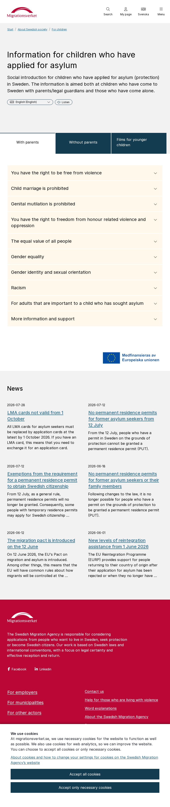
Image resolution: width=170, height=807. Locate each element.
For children (59, 29)
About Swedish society (32, 29)
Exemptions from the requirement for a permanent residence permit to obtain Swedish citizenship (42, 480)
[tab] (27, 143)
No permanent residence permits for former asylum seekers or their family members (123, 480)
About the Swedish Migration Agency (116, 716)
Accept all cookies (85, 774)
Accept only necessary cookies (85, 787)
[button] (108, 11)
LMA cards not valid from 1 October (35, 415)
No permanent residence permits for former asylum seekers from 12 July (122, 419)
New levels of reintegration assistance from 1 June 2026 (118, 543)
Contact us (94, 691)
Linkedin (45, 669)
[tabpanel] (85, 249)
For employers (22, 692)
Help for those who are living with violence (121, 700)
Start (10, 29)
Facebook (19, 669)
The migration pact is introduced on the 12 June (41, 543)
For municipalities (25, 702)
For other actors (24, 712)
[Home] (22, 618)
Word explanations (101, 708)
